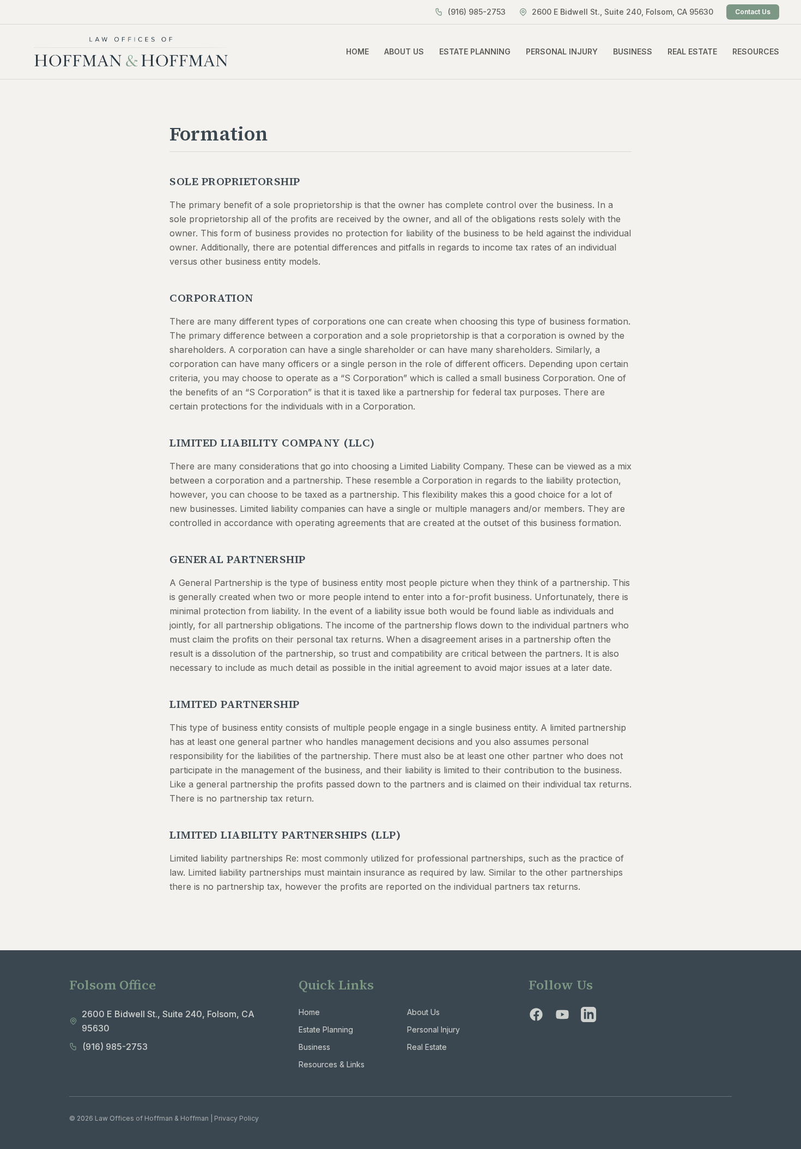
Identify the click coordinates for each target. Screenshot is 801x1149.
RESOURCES (755, 51)
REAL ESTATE (692, 51)
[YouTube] (562, 1014)
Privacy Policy (236, 1118)
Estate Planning (326, 1029)
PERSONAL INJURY (562, 51)
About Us (423, 1012)
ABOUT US (404, 51)
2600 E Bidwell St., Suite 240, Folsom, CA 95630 (622, 11)
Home (309, 1012)
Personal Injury (433, 1029)
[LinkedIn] (588, 1014)
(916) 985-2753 (477, 11)
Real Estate (427, 1047)
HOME (357, 51)
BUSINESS (632, 51)
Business (314, 1047)
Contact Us (752, 12)
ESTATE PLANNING (475, 51)
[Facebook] (536, 1014)
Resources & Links (332, 1064)
